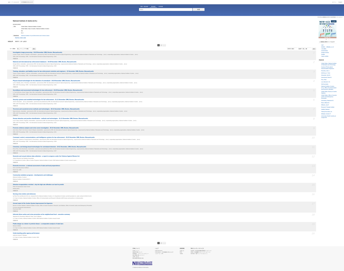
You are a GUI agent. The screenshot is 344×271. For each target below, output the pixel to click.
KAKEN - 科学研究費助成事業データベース (201, 250)
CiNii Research (158, 250)
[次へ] (164, 45)
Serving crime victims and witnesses (24, 194)
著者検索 (153, 6)
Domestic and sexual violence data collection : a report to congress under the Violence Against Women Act (46, 156)
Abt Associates (324, 84)
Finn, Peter (324, 79)
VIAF (322, 45)
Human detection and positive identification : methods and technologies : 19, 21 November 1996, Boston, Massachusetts (50, 118)
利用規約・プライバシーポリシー (141, 253)
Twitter (181, 253)
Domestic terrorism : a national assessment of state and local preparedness (36, 165)
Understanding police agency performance (26, 233)
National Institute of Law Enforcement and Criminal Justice (35, 35)
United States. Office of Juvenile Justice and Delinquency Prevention (329, 97)
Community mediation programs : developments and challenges (33, 175)
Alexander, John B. (325, 75)
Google (323, 54)
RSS (181, 252)
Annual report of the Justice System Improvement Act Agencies (32, 203)
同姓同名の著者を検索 (20, 37)
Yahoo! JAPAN (324, 56)
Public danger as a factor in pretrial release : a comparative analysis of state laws (38, 223)
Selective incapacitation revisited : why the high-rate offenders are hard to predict (38, 184)
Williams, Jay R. (325, 105)
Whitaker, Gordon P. (326, 114)
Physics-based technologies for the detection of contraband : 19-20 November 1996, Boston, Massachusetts (46, 80)
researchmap (324, 50)
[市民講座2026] (327, 29)
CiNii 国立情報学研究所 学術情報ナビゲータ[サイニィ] (3, 2)
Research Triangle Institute (327, 107)
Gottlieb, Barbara (325, 109)
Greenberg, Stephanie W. (327, 100)
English (340, 2)
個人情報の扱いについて (138, 255)
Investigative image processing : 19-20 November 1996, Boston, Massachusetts (37, 52)
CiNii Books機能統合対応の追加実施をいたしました (330, 17)
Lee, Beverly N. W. (325, 82)
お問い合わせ (136, 256)
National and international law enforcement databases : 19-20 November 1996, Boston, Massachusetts (44, 61)
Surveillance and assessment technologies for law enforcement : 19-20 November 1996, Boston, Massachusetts (47, 90)
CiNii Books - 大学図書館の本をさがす (164, 252)
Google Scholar (325, 52)
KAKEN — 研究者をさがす (327, 47)
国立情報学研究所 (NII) (138, 258)
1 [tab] (327, 39)
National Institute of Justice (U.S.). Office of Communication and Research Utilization (328, 88)
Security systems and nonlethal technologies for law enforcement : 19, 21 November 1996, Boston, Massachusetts (48, 99)
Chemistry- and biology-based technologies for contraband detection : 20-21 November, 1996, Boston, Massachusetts (49, 146)
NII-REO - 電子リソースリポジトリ (199, 253)
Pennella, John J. (325, 70)
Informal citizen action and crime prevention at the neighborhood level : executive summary (41, 214)
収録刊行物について (137, 252)
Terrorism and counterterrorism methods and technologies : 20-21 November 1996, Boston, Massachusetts (46, 109)
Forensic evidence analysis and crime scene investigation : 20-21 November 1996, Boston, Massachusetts (46, 128)
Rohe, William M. (325, 102)
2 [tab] (329, 39)
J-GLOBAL (323, 49)
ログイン (334, 2)
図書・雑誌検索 (144, 6)
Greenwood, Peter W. (326, 77)
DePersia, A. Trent (325, 73)
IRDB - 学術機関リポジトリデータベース (200, 252)
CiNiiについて (136, 250)
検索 (198, 9)
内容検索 (161, 6)
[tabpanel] (327, 29)
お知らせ (182, 250)
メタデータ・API (159, 253)
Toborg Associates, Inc (326, 111)
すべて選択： (13, 48)
